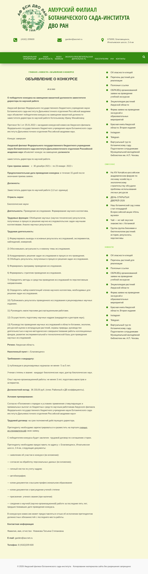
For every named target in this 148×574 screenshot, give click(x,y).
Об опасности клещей (122, 72)
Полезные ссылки (120, 85)
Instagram (115, 132)
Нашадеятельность (46, 58)
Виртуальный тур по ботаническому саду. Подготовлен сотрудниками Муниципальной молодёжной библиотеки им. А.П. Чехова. (125, 148)
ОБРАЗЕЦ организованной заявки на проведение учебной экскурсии (124, 93)
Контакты (120, 59)
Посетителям (101, 59)
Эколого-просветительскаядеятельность (79, 58)
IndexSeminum (59, 58)
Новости (43, 72)
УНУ (112, 59)
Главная (33, 72)
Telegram (115, 137)
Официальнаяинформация (30, 58)
